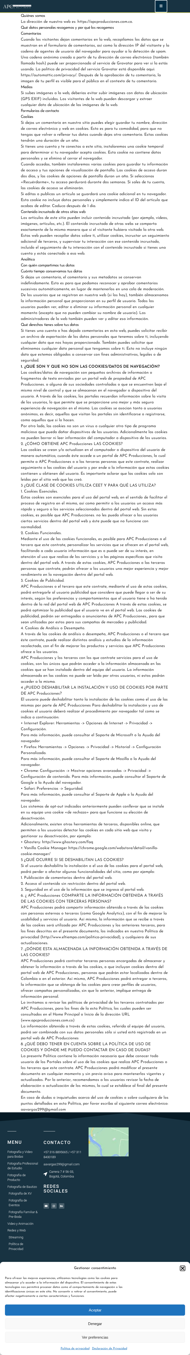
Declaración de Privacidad (109, 1348)
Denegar (95, 1324)
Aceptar (95, 1310)
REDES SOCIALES (56, 1189)
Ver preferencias (95, 1337)
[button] (182, 1268)
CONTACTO (57, 1142)
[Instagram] (54, 1206)
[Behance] (61, 1206)
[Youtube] (46, 1206)
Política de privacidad (75, 1348)
